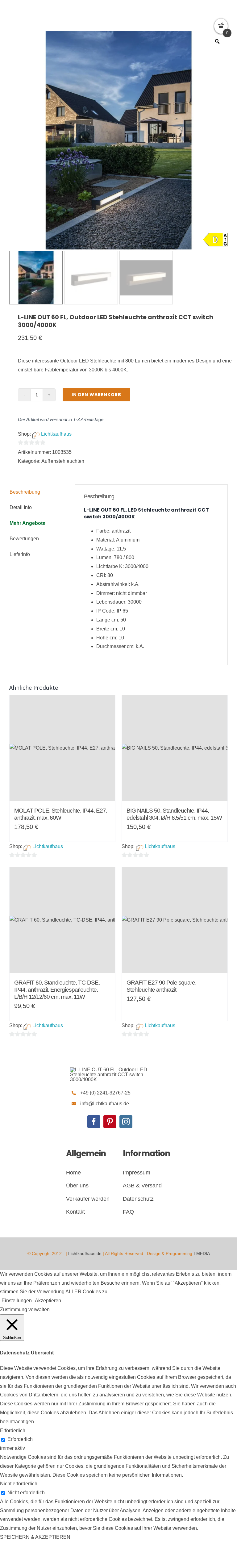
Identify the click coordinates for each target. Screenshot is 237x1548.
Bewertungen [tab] (24, 538)
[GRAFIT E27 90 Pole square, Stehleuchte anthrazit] (174, 920)
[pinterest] (109, 1121)
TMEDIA (201, 1253)
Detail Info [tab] (21, 507)
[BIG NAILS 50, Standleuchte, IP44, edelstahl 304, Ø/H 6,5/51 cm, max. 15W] (174, 748)
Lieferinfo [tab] (20, 554)
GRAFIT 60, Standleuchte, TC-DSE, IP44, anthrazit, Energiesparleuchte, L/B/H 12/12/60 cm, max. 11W (57, 989)
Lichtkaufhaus (56, 434)
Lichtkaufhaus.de (85, 1253)
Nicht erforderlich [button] (18, 1483)
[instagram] (125, 1121)
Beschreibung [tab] (25, 492)
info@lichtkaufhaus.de (104, 1103)
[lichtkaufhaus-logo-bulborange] (110, 1069)
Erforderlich (20, 1439)
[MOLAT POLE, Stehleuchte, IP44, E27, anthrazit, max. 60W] (62, 748)
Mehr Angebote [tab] (27, 523)
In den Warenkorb (96, 394)
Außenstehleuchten (62, 461)
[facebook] (93, 1121)
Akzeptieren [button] (48, 1300)
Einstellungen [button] (17, 1300)
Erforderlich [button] (12, 1430)
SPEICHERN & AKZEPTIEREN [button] (35, 1537)
